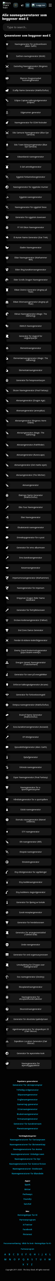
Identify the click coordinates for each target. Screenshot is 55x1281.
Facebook (27, 1229)
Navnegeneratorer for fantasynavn (27, 1139)
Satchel (27, 1204)
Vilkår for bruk (28, 1243)
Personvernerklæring (12, 1243)
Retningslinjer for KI (27, 1215)
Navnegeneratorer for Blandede (27, 1173)
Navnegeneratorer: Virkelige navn (27, 1154)
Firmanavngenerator (27, 1119)
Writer (27, 1189)
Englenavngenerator (27, 1099)
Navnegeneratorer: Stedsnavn (27, 1168)
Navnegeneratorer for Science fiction (27, 1163)
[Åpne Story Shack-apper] (27, 5)
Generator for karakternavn (27, 1123)
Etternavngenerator (28, 1109)
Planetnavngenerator (27, 1128)
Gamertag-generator (27, 1104)
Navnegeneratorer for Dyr (27, 1159)
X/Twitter (27, 1224)
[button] (50, 5)
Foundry (28, 1199)
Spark (27, 1184)
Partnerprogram (27, 1219)
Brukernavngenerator (27, 1114)
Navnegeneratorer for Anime (27, 1149)
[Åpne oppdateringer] (22, 5)
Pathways (27, 1194)
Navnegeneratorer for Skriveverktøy (27, 1144)
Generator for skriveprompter (27, 1085)
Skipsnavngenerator (28, 1094)
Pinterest (27, 1234)
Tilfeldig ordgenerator (27, 1090)
